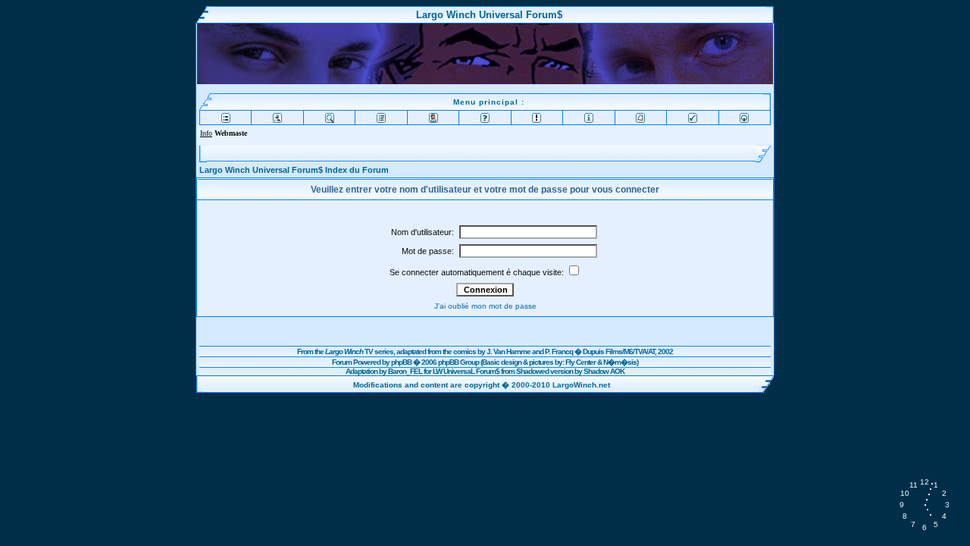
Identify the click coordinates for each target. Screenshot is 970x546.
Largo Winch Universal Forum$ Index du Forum (294, 169)
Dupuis (593, 351)
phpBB (401, 362)
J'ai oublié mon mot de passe (485, 306)
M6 (628, 351)
